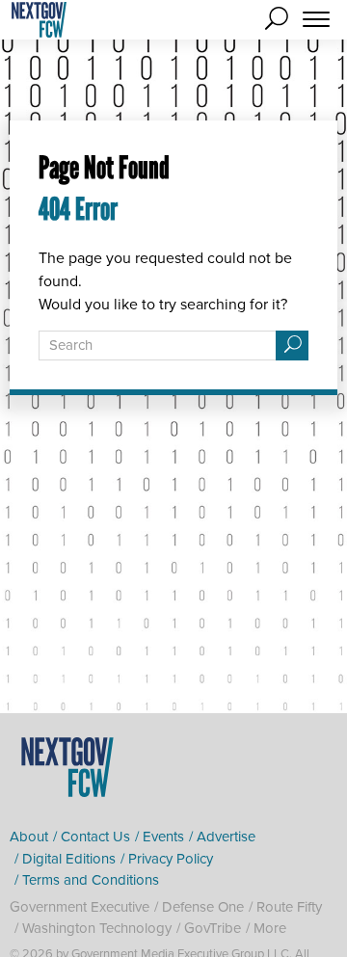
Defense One (203, 906)
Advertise (226, 836)
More (270, 928)
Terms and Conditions (90, 880)
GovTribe (212, 928)
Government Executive (79, 906)
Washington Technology (97, 928)
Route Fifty (289, 906)
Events (163, 836)
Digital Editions (69, 858)
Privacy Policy (170, 858)
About (29, 836)
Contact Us (95, 836)
